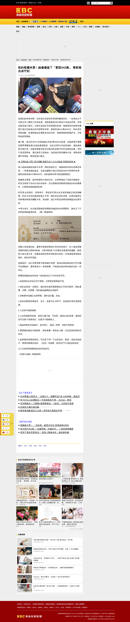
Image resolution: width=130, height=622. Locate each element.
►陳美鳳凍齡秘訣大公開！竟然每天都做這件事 (40, 410)
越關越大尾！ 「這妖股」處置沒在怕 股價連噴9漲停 (44, 425)
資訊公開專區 (80, 604)
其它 (18, 31)
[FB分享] (6, 416)
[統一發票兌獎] (99, 154)
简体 (39, 3)
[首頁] (24, 12)
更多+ (82, 21)
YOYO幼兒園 (76, 607)
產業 (38, 27)
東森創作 (84, 607)
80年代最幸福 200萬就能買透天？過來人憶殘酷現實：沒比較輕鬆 (49, 502)
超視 (62, 607)
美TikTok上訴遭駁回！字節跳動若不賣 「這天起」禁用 (45, 400)
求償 (44, 446)
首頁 (18, 21)
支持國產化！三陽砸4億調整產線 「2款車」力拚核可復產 (47, 403)
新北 (25, 446)
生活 (85, 27)
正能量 (97, 27)
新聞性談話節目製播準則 (65, 604)
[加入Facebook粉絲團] (6, 429)
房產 (61, 27)
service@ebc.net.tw (110, 616)
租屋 (30, 446)
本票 (40, 446)
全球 (50, 27)
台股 (56, 27)
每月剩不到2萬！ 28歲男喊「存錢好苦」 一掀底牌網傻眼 (46, 429)
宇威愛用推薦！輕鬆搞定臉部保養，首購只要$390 (72, 523)
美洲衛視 (68, 607)
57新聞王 (44, 21)
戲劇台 (40, 607)
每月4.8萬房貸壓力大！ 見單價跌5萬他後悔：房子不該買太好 (49, 523)
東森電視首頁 (21, 607)
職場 (90, 27)
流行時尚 (105, 27)
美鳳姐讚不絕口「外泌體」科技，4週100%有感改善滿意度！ (27, 502)
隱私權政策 (112, 613)
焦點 (23, 27)
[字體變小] (6, 425)
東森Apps (32, 3)
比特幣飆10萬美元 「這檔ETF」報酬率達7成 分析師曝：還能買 (50, 396)
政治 (44, 27)
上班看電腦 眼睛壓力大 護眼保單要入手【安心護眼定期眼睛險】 (72, 480)
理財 (73, 27)
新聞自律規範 (50, 604)
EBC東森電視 (21, 3)
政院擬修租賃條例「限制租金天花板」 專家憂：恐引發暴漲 (27, 480)
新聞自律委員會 (38, 604)
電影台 (52, 607)
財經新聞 (25, 21)
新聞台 (29, 607)
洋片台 (57, 607)
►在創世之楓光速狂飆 (28, 407)
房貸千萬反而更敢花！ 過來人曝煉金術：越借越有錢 (44, 432)
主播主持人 (27, 604)
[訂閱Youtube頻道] (6, 433)
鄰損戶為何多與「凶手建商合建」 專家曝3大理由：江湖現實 (72, 502)
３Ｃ (79, 27)
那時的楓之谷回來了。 (47, 479)
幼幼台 (46, 607)
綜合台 (35, 607)
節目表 (19, 604)
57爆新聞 (53, 21)
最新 (18, 27)
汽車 (67, 27)
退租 (35, 446)
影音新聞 (31, 27)
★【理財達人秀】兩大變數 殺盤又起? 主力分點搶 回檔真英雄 (45, 162)
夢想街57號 (63, 21)
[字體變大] (6, 420)
